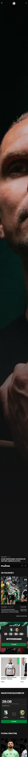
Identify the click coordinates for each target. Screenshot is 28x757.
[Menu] (2, 3)
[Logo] (14, 3)
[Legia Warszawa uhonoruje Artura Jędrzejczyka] (14, 284)
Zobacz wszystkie (21, 616)
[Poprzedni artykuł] (22, 565)
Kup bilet (14, 644)
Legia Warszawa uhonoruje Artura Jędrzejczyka (13, 560)
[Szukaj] (26, 3)
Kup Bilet (14, 721)
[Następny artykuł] (25, 565)
